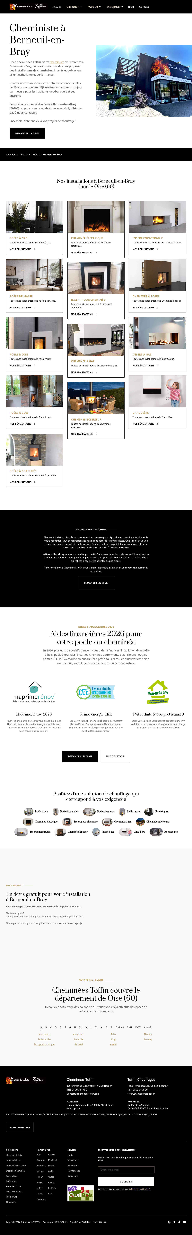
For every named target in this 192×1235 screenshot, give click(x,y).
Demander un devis (27, 133)
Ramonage (72, 1176)
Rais (50, 1193)
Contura (40, 1160)
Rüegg (51, 1182)
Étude (70, 1155)
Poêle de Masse (13, 1186)
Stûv (39, 1154)
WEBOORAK (61, 1222)
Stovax (51, 1165)
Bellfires (52, 1188)
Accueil (57, 7)
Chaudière (11, 1202)
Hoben (40, 1176)
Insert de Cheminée (15, 1170)
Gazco (39, 1193)
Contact (144, 7)
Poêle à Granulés (14, 1191)
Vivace (51, 1176)
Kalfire (40, 1188)
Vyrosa (40, 1171)
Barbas (51, 1154)
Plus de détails (115, 756)
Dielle (51, 1171)
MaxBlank (52, 1160)
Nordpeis (41, 1165)
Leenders (41, 1199)
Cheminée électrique (16, 1165)
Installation (72, 1160)
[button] (74, 7)
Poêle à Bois (11, 1176)
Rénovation (72, 1165)
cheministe (57, 62)
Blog (131, 7)
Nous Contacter (20, 1127)
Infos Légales (100, 1222)
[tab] (41, 1027)
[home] (29, 7)
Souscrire (126, 1181)
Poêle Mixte (11, 1181)
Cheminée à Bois (14, 1155)
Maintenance (73, 1170)
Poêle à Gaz (11, 1196)
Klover (40, 1182)
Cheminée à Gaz (13, 1160)
